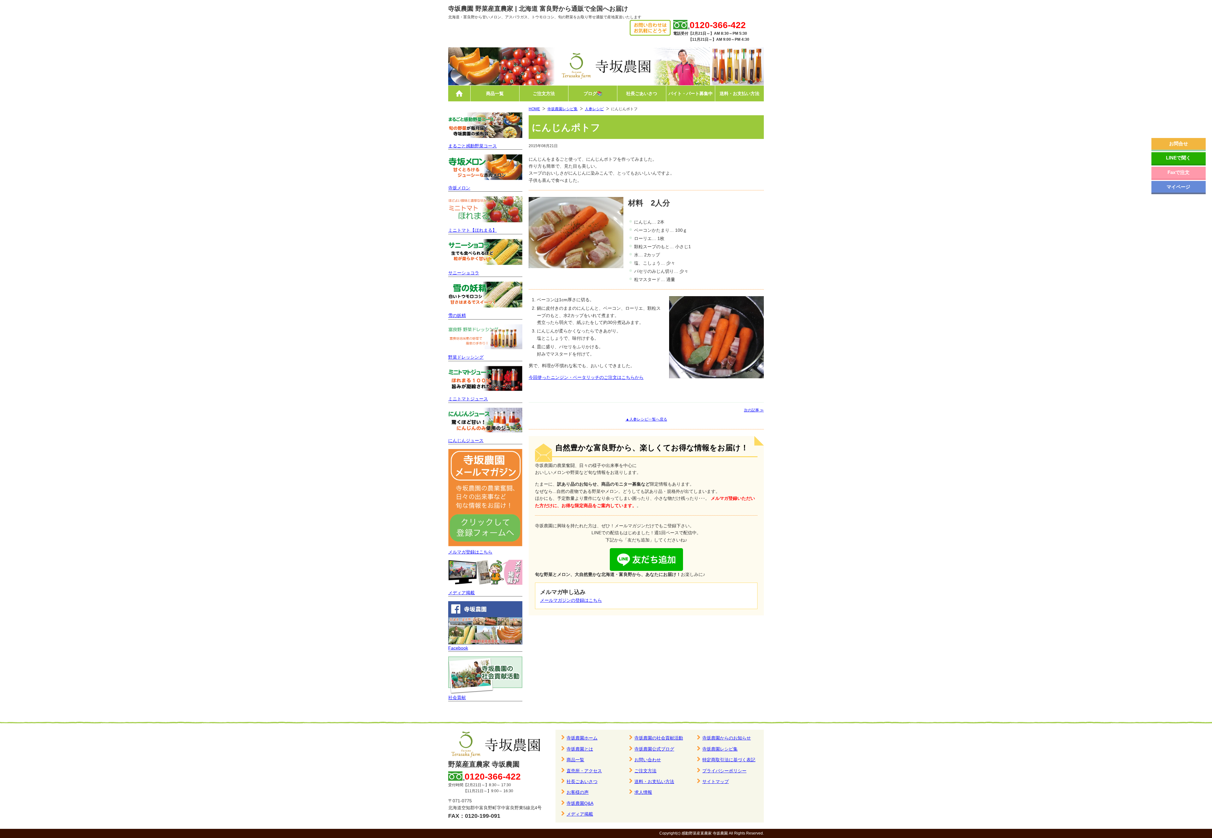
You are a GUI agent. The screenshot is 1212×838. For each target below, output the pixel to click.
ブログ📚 (593, 93)
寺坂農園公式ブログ (654, 748)
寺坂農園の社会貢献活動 (658, 737)
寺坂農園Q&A (580, 803)
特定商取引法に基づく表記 (728, 759)
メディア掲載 (461, 592)
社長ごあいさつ (641, 93)
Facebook (458, 647)
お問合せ (1178, 143)
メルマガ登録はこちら (470, 551)
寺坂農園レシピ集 (562, 109)
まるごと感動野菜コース (472, 145)
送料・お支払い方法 (739, 93)
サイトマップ (715, 781)
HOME (534, 109)
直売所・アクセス (584, 770)
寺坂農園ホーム (582, 737)
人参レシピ (594, 109)
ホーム (459, 93)
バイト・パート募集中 (690, 93)
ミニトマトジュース (468, 398)
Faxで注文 (1178, 172)
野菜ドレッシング (466, 357)
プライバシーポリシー (724, 770)
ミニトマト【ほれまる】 (472, 230)
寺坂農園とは (580, 748)
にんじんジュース (466, 440)
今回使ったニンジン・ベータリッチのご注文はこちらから (586, 377)
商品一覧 (495, 93)
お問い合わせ (647, 759)
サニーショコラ (463, 272)
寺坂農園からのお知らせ (726, 737)
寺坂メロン (459, 187)
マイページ (1178, 186)
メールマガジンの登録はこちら (571, 600)
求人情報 (643, 792)
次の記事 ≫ (754, 410)
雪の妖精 (457, 315)
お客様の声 (578, 792)
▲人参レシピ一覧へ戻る (646, 419)
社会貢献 (457, 697)
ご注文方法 (544, 93)
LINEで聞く (1178, 157)
